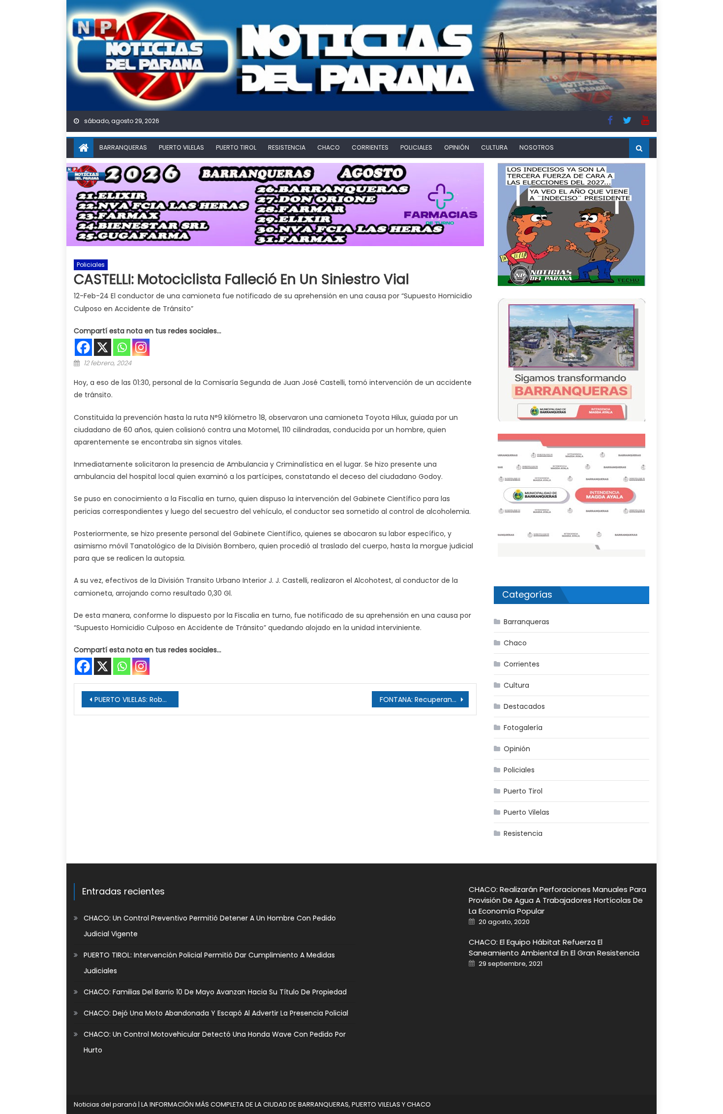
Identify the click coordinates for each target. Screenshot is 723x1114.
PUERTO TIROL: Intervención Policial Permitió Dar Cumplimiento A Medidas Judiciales (209, 963)
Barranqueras (123, 147)
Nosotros (536, 147)
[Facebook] (83, 347)
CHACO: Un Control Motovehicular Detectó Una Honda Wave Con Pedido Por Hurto (215, 1042)
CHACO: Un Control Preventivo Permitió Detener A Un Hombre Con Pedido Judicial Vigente (210, 926)
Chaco (328, 147)
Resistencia (286, 147)
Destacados (524, 706)
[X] (102, 347)
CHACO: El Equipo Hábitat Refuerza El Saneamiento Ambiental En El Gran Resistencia (554, 947)
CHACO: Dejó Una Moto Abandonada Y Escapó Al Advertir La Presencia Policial (216, 1013)
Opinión (456, 147)
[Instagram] (141, 347)
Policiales (416, 147)
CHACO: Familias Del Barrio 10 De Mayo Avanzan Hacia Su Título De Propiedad (215, 992)
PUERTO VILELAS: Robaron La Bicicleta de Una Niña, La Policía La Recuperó (136, 699)
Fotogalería (523, 727)
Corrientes (370, 147)
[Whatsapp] (121, 347)
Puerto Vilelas (181, 147)
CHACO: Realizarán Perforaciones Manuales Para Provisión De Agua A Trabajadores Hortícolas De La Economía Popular (557, 900)
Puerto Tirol (236, 147)
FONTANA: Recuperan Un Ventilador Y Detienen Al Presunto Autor (424, 699)
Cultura (494, 147)
